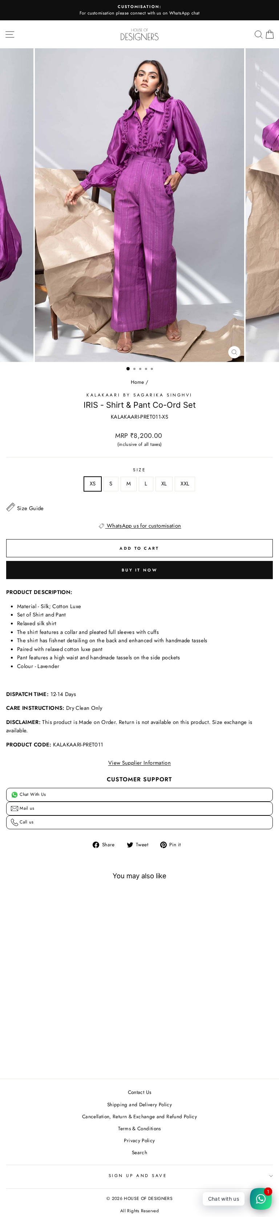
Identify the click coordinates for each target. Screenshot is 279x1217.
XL (164, 484)
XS (93, 484)
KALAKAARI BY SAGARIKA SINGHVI (139, 395)
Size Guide (30, 508)
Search (139, 1152)
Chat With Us (32, 794)
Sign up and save (138, 1175)
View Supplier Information (139, 763)
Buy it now (139, 570)
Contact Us (139, 1092)
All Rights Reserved (139, 1211)
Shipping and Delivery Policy (139, 1104)
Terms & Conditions (139, 1128)
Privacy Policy (139, 1140)
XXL (185, 484)
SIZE (139, 470)
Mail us (26, 808)
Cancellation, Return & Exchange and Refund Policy (139, 1116)
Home (137, 382)
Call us (25, 822)
